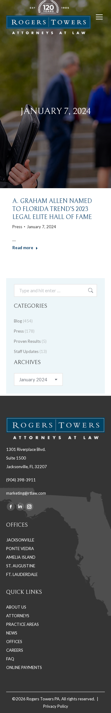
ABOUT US (16, 607)
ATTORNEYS (17, 615)
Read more (22, 247)
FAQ (10, 658)
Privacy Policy (55, 706)
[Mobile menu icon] (99, 16)
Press (17, 226)
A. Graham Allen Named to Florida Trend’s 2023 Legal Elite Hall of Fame (52, 209)
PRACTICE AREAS (22, 624)
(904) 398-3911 (21, 479)
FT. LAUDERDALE (22, 574)
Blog (18, 320)
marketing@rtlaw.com (26, 493)
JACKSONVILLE (20, 539)
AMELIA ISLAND (20, 557)
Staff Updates (26, 351)
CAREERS (14, 650)
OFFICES (14, 641)
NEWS (11, 632)
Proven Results (27, 341)
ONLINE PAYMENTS (24, 667)
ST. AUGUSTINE (20, 565)
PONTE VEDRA (20, 548)
